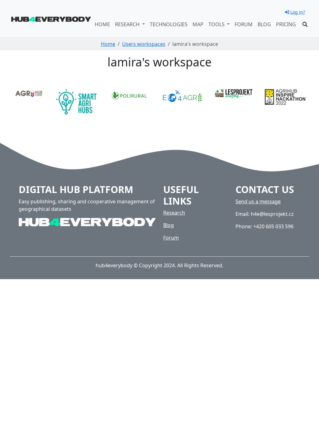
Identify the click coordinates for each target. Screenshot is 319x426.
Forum (244, 24)
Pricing (286, 24)
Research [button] (128, 24)
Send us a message (258, 201)
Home (102, 24)
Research (174, 212)
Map (198, 24)
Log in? (297, 12)
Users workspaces (143, 44)
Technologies (169, 24)
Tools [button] (217, 24)
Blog (264, 24)
